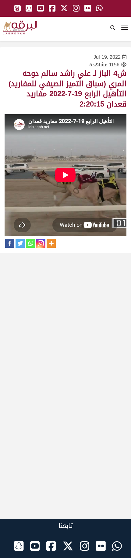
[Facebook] (9, 243)
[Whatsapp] (30, 243)
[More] (51, 243)
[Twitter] (20, 243)
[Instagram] (40, 243)
